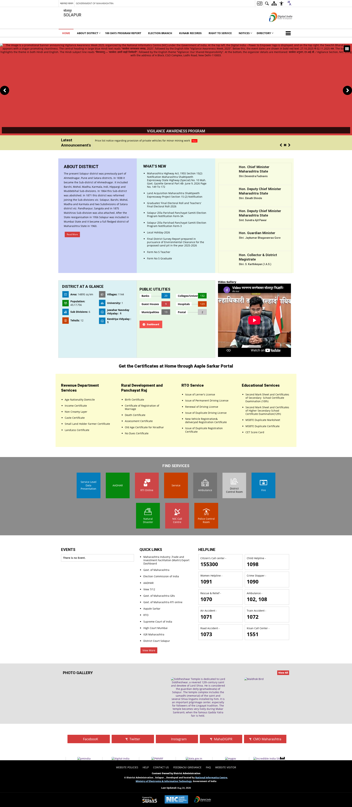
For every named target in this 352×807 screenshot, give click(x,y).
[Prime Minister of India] (84, 758)
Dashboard (153, 324)
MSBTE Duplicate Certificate (262, 426)
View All (283, 672)
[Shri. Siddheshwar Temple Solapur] (198, 697)
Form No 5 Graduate (159, 258)
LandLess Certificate (77, 430)
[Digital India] (120, 758)
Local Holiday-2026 (133, 140)
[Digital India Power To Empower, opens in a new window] (203, 800)
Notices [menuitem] (244, 33)
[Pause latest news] (285, 145)
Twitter (134, 739)
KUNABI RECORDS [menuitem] (190, 33)
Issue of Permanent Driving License (206, 400)
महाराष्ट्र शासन (66, 3)
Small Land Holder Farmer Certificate (87, 423)
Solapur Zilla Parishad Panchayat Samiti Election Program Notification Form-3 (176, 224)
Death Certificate (135, 415)
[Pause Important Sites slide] (282, 757)
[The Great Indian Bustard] (254, 679)
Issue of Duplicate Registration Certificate (204, 429)
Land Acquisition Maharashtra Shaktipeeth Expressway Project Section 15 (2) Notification (174, 194)
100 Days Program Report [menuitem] (123, 33)
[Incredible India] (267, 758)
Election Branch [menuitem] (160, 33)
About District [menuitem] (87, 33)
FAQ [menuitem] (208, 767)
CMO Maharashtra (266, 739)
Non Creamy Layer (76, 411)
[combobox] (289, 3)
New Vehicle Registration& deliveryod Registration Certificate (206, 420)
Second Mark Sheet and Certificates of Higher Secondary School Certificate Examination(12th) (267, 411)
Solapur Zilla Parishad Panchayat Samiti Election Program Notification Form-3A (176, 214)
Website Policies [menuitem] (127, 767)
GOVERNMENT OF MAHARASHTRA (94, 3)
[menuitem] (259, 3)
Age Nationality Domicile (80, 399)
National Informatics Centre (211, 777)
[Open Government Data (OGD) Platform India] (194, 758)
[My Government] (230, 758)
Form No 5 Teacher (158, 252)
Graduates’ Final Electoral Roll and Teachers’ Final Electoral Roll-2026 (174, 204)
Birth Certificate (134, 399)
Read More (72, 234)
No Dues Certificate (136, 433)
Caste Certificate (75, 417)
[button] (289, 33)
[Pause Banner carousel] (347, 48)
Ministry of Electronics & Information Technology (164, 781)
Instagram (178, 739)
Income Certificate (76, 405)
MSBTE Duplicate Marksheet (262, 420)
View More (148, 650)
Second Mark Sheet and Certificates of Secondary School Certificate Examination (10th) (267, 398)
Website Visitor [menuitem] (225, 767)
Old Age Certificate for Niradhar (144, 427)
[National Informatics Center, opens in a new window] (176, 800)
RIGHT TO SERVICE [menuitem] (220, 33)
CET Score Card (254, 432)
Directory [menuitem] (264, 33)
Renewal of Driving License (201, 406)
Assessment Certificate (139, 421)
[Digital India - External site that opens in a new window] (276, 25)
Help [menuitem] (146, 767)
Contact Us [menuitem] (161, 767)
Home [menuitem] (66, 33)
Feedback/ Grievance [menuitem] (187, 767)
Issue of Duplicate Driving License (206, 412)
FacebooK (90, 739)
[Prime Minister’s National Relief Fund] (157, 758)
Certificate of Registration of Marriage (142, 407)
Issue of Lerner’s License (200, 394)
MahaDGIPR (222, 739)
